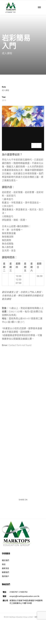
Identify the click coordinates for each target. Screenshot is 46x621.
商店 (3, 564)
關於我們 (5, 560)
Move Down (23, 67)
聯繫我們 (5, 572)
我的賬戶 (5, 576)
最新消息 (5, 568)
